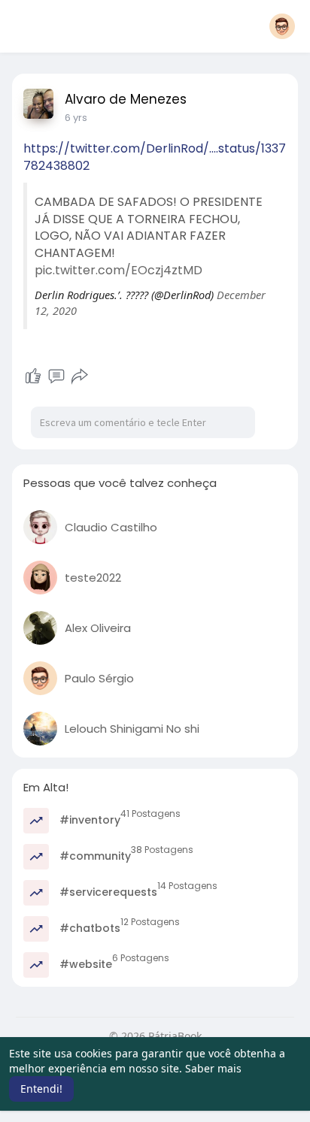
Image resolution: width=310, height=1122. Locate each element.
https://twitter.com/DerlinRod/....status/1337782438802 (154, 157)
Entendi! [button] (41, 1088)
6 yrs (76, 117)
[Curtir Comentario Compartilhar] (56, 376)
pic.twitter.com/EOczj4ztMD (118, 270)
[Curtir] (33, 376)
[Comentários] (56, 376)
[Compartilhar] (80, 376)
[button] (282, 26)
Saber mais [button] (213, 1068)
